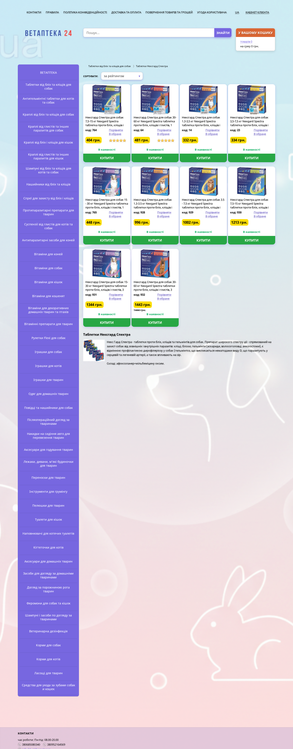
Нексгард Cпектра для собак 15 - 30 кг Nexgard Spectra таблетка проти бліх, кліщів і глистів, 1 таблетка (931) (106, 205)
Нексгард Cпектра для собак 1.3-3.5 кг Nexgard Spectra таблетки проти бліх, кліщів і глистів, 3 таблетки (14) (153, 205)
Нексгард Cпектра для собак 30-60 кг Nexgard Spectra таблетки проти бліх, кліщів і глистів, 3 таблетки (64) (155, 287)
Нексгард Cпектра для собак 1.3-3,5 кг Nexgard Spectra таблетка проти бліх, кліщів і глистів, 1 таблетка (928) (201, 123)
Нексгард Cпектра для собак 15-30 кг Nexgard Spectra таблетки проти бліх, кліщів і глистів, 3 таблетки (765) (106, 287)
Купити (107, 158)
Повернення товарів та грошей (169, 12)
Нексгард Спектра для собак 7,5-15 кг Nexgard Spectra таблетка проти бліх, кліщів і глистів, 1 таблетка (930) (104, 123)
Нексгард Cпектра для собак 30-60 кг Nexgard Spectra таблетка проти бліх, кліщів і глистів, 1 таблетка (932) (155, 123)
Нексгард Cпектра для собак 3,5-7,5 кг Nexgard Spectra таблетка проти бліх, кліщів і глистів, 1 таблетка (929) (249, 123)
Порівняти (116, 130)
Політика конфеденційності (85, 12)
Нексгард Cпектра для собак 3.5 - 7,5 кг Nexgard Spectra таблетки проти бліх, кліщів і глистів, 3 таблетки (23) (203, 205)
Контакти (34, 12)
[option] (48, 33)
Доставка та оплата (126, 12)
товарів (246, 41)
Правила (52, 12)
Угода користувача (212, 12)
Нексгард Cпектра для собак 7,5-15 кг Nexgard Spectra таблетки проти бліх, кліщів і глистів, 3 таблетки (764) (249, 205)
